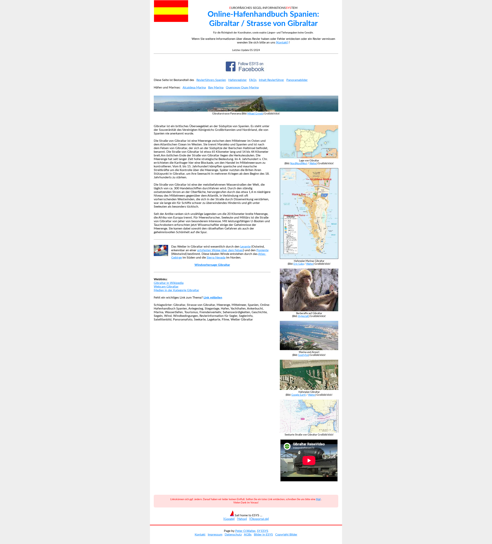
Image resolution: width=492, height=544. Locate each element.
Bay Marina (216, 87)
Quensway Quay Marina (242, 87)
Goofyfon (303, 355)
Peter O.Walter (245, 530)
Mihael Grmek (255, 114)
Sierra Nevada (216, 257)
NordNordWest (298, 163)
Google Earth (298, 395)
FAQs (253, 80)
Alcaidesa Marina (194, 87)
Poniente (262, 250)
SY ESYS (262, 530)
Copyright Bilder (286, 534)
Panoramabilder (297, 80)
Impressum (215, 534)
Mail (318, 499)
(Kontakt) (282, 42)
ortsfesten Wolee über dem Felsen (220, 250)
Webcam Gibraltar (166, 286)
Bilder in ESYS (263, 534)
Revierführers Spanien (211, 80)
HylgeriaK (303, 316)
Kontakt (200, 534)
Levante (245, 246)
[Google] (229, 519)
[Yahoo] (242, 519)
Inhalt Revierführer (271, 80)
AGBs (248, 534)
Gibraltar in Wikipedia (169, 283)
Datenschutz (233, 534)
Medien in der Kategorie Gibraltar (176, 290)
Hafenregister (237, 80)
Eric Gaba (298, 264)
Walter (313, 163)
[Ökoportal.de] (259, 519)
